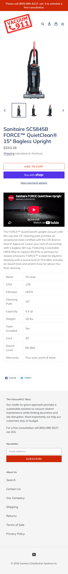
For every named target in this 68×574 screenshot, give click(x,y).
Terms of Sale (15, 525)
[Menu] (62, 23)
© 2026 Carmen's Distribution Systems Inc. (34, 563)
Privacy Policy (15, 534)
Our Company (15, 498)
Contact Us (13, 489)
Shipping (8, 153)
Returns (11, 516)
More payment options (34, 182)
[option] (19, 110)
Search (11, 480)
